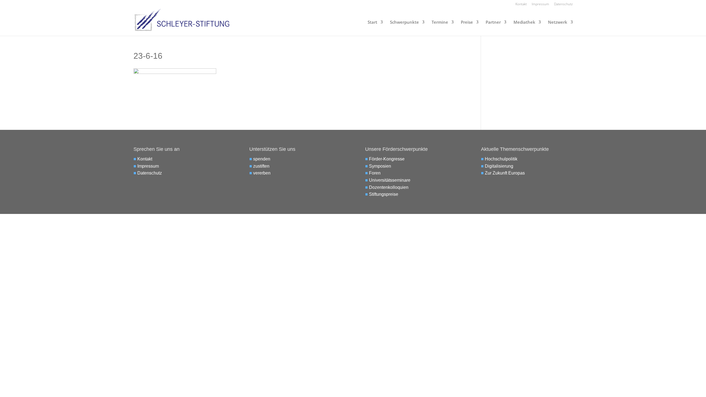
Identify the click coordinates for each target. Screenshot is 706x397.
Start (372, 22)
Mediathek (524, 22)
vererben (262, 173)
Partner (493, 22)
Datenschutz (563, 4)
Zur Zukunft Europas (505, 173)
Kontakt (521, 4)
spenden (261, 159)
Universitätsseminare (389, 180)
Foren (375, 173)
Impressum (540, 4)
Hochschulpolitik (501, 159)
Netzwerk (557, 22)
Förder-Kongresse (387, 159)
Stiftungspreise (383, 194)
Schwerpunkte (404, 22)
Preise (467, 22)
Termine (440, 22)
